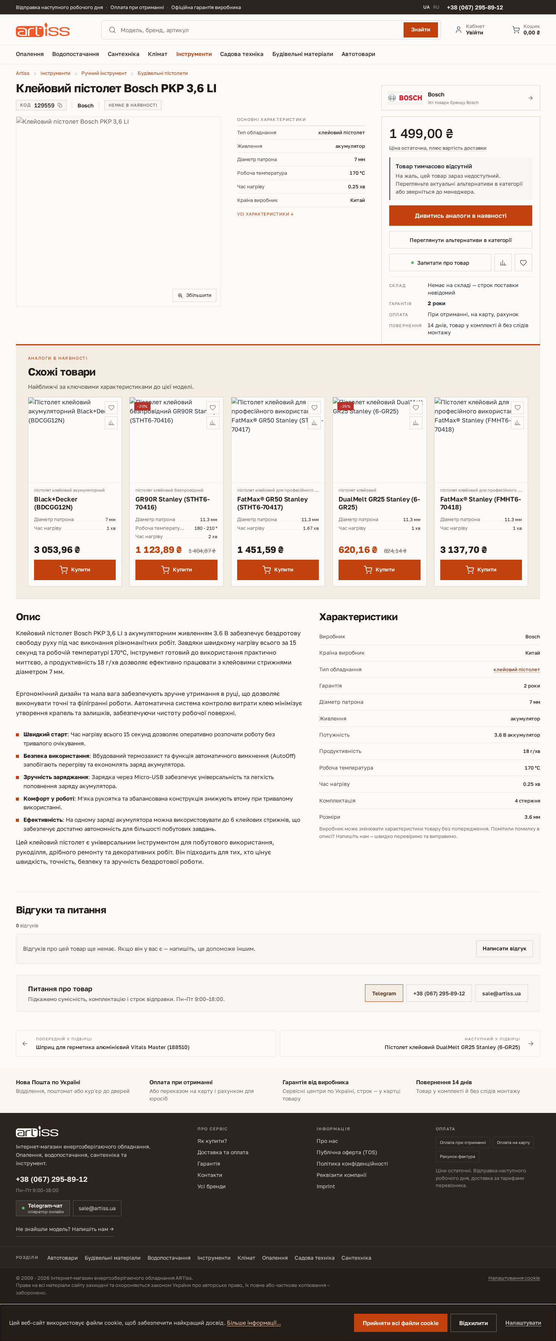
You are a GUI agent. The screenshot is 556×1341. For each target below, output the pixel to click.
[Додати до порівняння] (503, 262)
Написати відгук (504, 948)
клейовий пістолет (517, 669)
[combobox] (260, 30)
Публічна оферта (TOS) (347, 1152)
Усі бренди (211, 1186)
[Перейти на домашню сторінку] (52, 30)
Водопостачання (169, 1257)
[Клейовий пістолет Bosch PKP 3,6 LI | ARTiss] (118, 211)
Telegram (384, 993)
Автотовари (62, 1257)
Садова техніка (315, 1257)
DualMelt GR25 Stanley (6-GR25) (379, 503)
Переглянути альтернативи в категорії (461, 240)
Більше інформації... (254, 1322)
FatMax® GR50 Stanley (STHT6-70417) (272, 503)
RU (436, 7)
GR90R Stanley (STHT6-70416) (172, 503)
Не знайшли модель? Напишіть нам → (65, 1229)
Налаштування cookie (514, 1278)
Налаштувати (523, 1322)
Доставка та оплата (222, 1152)
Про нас (327, 1141)
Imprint (326, 1186)
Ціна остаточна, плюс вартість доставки (437, 148)
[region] (118, 211)
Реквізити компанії (342, 1175)
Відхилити (473, 1322)
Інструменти (214, 1257)
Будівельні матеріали (113, 1257)
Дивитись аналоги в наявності (460, 215)
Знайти (420, 29)
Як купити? (212, 1141)
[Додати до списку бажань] (523, 262)
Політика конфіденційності (352, 1163)
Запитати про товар (443, 262)
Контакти (209, 1175)
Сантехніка (356, 1257)
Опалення (275, 1257)
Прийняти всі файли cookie (401, 1322)
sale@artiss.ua (501, 993)
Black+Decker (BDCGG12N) (56, 503)
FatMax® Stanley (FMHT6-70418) (480, 503)
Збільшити (198, 295)
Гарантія (208, 1163)
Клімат (246, 1257)
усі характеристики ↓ (265, 213)
